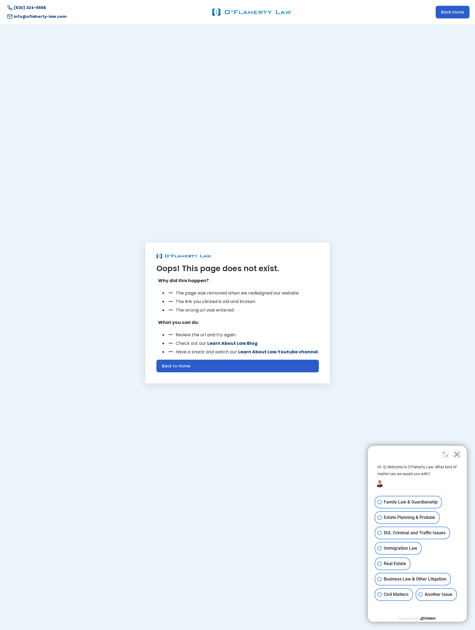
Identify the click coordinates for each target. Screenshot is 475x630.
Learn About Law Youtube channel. (278, 352)
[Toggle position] (445, 454)
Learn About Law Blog (232, 343)
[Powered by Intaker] (428, 618)
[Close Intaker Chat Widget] (456, 454)
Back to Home (176, 366)
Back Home (452, 12)
